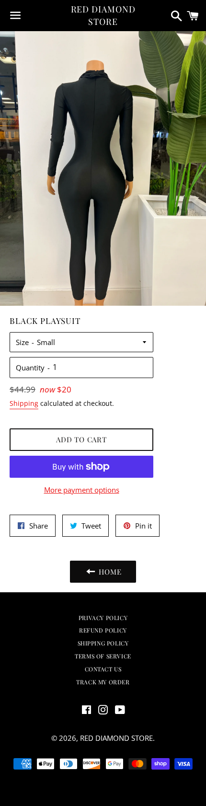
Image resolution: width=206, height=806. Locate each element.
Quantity (30, 367)
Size (22, 342)
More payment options (81, 490)
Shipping (24, 403)
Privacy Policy (103, 618)
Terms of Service (103, 656)
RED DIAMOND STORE (103, 15)
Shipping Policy (103, 643)
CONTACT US (103, 669)
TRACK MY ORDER (102, 682)
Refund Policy (103, 630)
